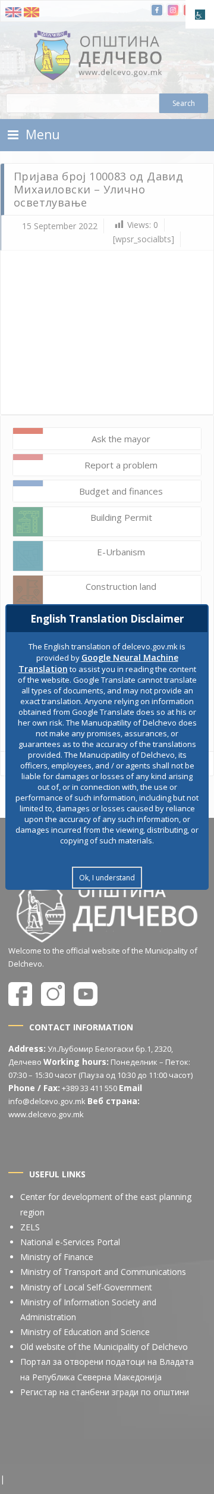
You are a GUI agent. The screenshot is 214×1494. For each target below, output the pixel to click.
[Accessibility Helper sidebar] (199, 14)
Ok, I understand (107, 878)
